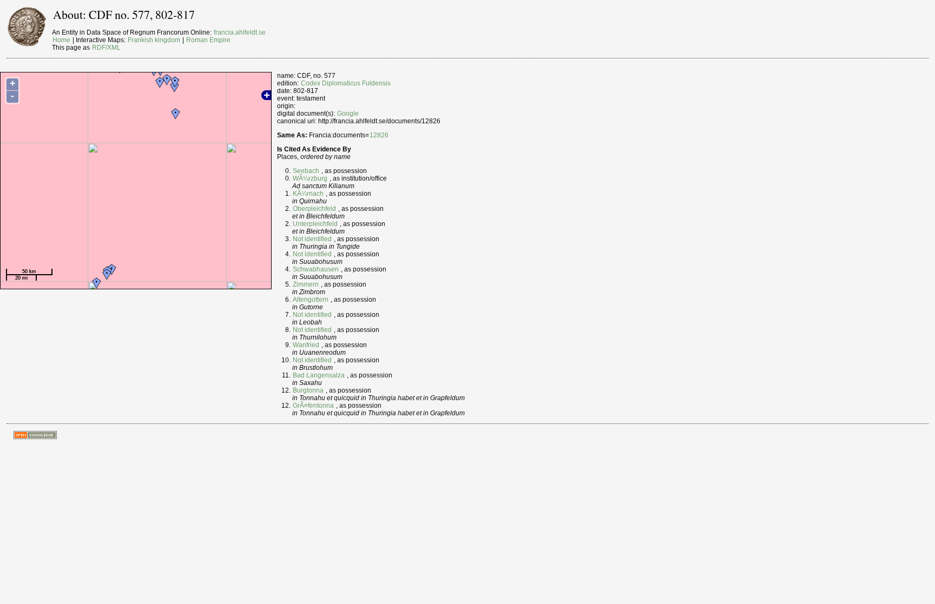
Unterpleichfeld (315, 224)
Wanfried (306, 345)
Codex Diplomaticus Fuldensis (346, 83)
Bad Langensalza (319, 375)
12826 (379, 135)
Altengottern (310, 299)
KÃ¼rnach (308, 193)
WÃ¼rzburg (310, 178)
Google (348, 113)
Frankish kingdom (154, 40)
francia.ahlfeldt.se (240, 32)
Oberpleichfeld (314, 209)
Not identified (312, 239)
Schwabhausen (316, 269)
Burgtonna (308, 390)
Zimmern (306, 284)
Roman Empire (208, 40)
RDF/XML (106, 47)
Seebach (306, 171)
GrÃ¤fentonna (313, 405)
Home (61, 40)
